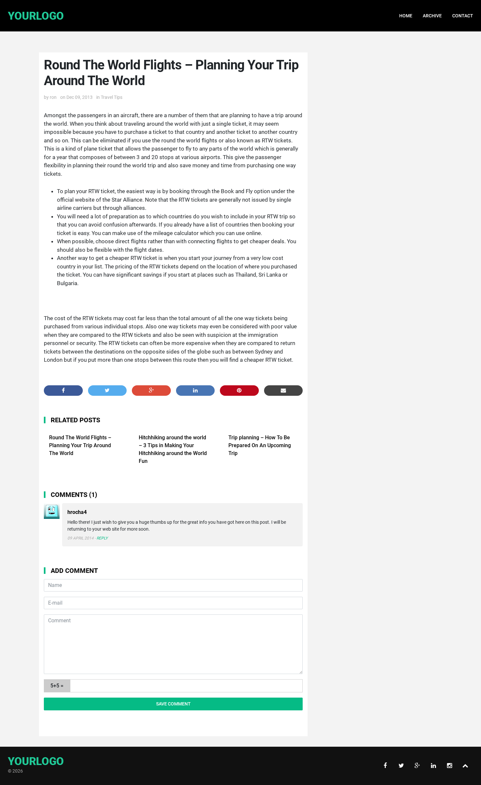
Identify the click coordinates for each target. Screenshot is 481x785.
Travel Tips (111, 97)
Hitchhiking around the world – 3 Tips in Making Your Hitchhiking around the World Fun (173, 449)
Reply (102, 538)
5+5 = (56, 686)
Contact (462, 15)
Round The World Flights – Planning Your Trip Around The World (80, 445)
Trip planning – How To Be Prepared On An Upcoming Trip (259, 445)
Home (405, 15)
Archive (432, 15)
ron (53, 97)
